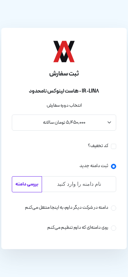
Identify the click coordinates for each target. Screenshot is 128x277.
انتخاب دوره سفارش (64, 105)
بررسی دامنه (26, 184)
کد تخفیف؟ (98, 145)
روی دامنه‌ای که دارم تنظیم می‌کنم (77, 227)
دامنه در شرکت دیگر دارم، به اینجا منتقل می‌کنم (66, 207)
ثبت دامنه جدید (93, 165)
